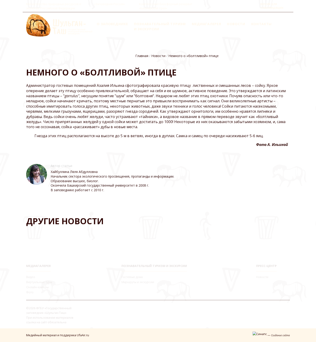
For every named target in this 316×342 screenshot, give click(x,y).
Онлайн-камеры (37, 287)
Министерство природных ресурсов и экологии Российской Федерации (53, 6)
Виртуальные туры (39, 282)
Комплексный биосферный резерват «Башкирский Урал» (165, 6)
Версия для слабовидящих (271, 5)
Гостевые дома (132, 277)
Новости (236, 24)
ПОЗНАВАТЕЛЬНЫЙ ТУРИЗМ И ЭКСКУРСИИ (154, 266)
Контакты (261, 24)
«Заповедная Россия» (109, 4)
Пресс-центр (266, 266)
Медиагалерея (206, 24)
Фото (30, 292)
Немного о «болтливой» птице (193, 56)
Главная (141, 56)
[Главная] (59, 25)
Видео (30, 277)
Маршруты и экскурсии (137, 282)
